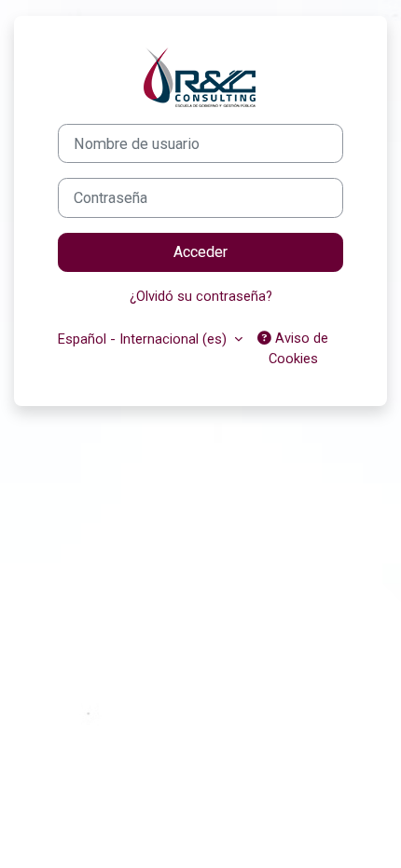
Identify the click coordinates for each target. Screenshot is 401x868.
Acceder (200, 252)
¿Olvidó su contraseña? (201, 296)
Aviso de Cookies (299, 348)
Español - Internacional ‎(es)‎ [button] (144, 339)
